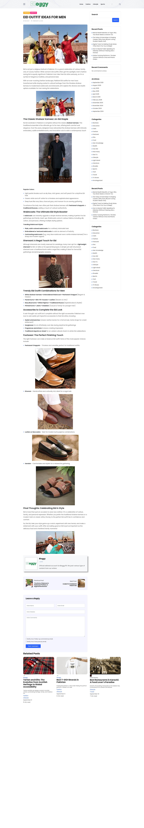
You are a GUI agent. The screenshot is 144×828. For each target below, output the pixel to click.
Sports (103, 4)
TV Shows (96, 177)
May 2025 (96, 91)
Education (96, 126)
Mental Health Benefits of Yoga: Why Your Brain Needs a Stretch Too (104, 33)
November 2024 (98, 105)
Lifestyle (95, 4)
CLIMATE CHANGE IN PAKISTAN (70, 584)
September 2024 (98, 111)
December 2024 (98, 103)
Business (96, 123)
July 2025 (96, 88)
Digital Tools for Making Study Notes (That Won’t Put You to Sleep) (105, 45)
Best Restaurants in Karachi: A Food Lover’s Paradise (104, 681)
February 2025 (97, 100)
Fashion (88, 4)
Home (81, 4)
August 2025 (97, 85)
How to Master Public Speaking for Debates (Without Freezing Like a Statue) (104, 51)
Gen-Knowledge (98, 143)
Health (95, 146)
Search (95, 14)
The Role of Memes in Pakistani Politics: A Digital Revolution (41, 584)
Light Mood (96, 160)
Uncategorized (97, 180)
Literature (96, 163)
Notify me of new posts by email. (36, 641)
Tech (94, 172)
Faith (94, 128)
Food (94, 140)
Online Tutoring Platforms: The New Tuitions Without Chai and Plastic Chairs (104, 57)
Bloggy (27, 21)
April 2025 (96, 94)
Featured (96, 134)
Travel (95, 175)
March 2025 (96, 97)
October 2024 (97, 108)
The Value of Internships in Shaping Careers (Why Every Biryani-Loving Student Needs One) (104, 39)
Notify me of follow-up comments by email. (40, 639)
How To (95, 154)
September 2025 (98, 82)
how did (95, 149)
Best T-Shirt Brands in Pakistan (68, 681)
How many (96, 152)
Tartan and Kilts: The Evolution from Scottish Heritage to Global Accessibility (35, 683)
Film (94, 137)
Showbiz (95, 166)
